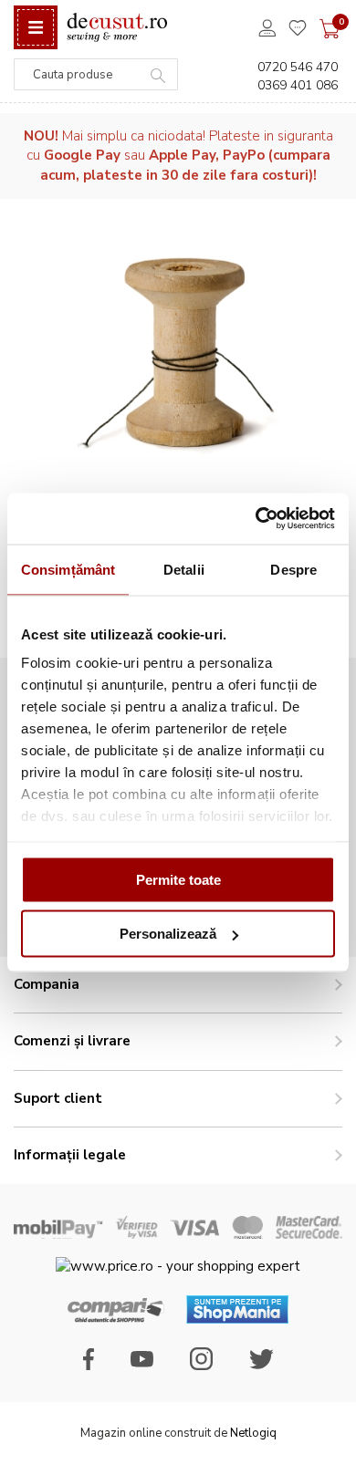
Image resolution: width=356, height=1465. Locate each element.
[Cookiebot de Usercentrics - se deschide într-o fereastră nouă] (256, 519)
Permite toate (178, 879)
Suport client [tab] (58, 1098)
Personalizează (168, 933)
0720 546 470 (297, 67)
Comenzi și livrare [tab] (72, 1041)
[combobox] (96, 74)
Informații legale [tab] (70, 1155)
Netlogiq (253, 1433)
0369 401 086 (297, 85)
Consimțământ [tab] (68, 569)
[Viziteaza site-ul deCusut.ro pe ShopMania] (237, 1319)
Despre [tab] (293, 569)
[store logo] (117, 28)
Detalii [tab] (183, 569)
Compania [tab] (46, 984)
